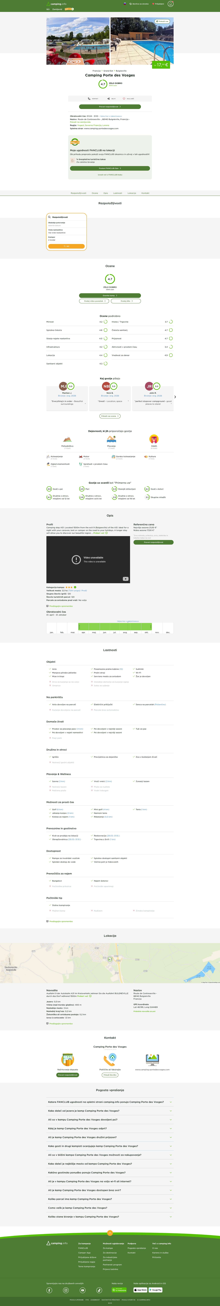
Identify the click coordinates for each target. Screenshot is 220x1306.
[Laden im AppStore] (140, 1289)
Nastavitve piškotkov (111, 1300)
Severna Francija (93, 125)
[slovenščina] (125, 4)
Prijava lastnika (110, 1269)
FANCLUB (83, 1248)
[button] (66, 224)
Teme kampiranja (86, 1266)
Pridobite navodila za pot (144, 1011)
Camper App (84, 1252)
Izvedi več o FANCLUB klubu (110, 175)
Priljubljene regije (86, 1262)
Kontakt (131, 1252)
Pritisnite (156, 1257)
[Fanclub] (69, 9)
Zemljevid (57, 9)
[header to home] (56, 4)
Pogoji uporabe (77, 1300)
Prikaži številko (110, 1075)
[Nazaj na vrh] (110, 1233)
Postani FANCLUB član (108, 168)
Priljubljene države (87, 1257)
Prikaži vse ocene (108, 416)
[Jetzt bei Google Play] (155, 1289)
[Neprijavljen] (171, 4)
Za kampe (108, 1248)
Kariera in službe (160, 1252)
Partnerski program (112, 1264)
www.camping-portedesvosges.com (101, 128)
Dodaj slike (125, 301)
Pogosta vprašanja (137, 1248)
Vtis (87, 1300)
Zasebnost (95, 1300)
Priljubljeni (159, 4)
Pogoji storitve (128, 1300)
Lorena (105, 125)
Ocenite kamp (109, 295)
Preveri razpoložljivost (108, 107)
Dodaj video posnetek (93, 301)
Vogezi (80, 125)
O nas (155, 1248)
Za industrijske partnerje (110, 1258)
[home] (56, 1243)
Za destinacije (110, 1252)
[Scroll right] (175, 397)
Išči (48, 9)
